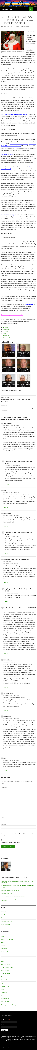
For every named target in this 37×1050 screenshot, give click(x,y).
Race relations (5, 980)
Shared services (5, 986)
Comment (4, 787)
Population (4, 976)
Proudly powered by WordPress (8, 1048)
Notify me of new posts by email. (10, 842)
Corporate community (7, 958)
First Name (4, 1025)
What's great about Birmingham (9, 1005)
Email (3, 817)
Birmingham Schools (6, 951)
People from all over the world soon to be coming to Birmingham (16, 399)
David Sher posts (6, 14)
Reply (6, 455)
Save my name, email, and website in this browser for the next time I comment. (17, 835)
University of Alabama (7, 1001)
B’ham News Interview (7, 914)
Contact (3, 918)
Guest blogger (5, 970)
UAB (2, 995)
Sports (2, 989)
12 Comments (26, 26)
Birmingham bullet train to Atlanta (10, 890)
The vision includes (7, 154)
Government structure (7, 967)
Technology (4, 992)
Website (3, 824)
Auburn (3, 942)
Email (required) (5, 1020)
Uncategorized (5, 998)
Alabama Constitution (7, 939)
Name (3, 810)
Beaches (3, 945)
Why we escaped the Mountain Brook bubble (13, 896)
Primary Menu (35, 9)
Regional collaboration (7, 983)
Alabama (3, 936)
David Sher (17, 26)
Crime (2, 961)
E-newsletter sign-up (6, 893)
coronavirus (4, 955)
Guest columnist (5, 924)
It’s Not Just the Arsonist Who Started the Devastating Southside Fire (17, 408)
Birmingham (4, 948)
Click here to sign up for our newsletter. (12, 315)
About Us (3, 911)
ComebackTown (6, 9)
